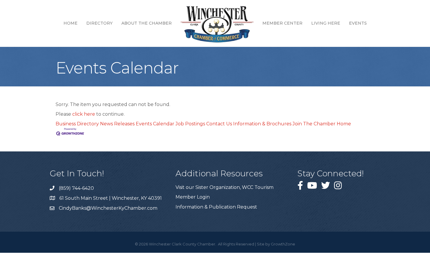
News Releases (117, 124)
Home (70, 23)
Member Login (193, 197)
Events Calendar (155, 124)
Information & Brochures (262, 124)
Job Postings (190, 124)
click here (83, 114)
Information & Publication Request (216, 207)
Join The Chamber (314, 124)
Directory (99, 23)
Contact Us (219, 124)
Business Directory (77, 124)
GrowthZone (283, 244)
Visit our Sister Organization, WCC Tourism (225, 187)
